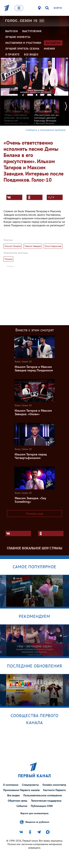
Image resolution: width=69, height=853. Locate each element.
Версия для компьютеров (34, 813)
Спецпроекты (30, 784)
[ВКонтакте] (14, 197)
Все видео (13, 795)
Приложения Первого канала (21, 790)
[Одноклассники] (34, 197)
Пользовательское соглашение (42, 795)
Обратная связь (17, 800)
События (21, 806)
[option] (17, 116)
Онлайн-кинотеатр (54, 784)
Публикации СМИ (42, 806)
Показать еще (34, 513)
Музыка (8, 259)
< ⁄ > (51, 197)
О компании (10, 784)
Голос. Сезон (21, 21)
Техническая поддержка (46, 800)
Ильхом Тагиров (13, 246)
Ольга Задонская (53, 246)
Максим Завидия (33, 246)
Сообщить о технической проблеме (45, 130)
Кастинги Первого (54, 790)
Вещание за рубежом (37, 822)
